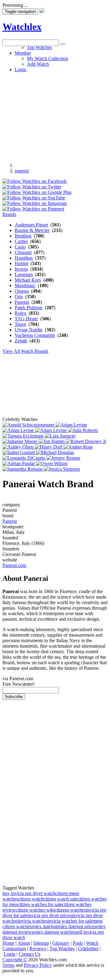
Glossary (60, 943)
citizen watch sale (60, 898)
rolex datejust (44, 926)
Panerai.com (14, 565)
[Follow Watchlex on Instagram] (34, 203)
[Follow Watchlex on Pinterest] (33, 208)
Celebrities (88, 948)
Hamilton (24, 257)
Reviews (37, 948)
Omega (22, 291)
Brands (9, 214)
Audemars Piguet (31, 224)
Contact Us (29, 954)
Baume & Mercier (32, 230)
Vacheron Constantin (35, 335)
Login (9, 954)
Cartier (21, 241)
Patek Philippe (28, 307)
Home (8, 943)
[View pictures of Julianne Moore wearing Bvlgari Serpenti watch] (20, 441)
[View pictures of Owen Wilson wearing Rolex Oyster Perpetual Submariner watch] (52, 463)
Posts (78, 943)
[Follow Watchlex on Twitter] (31, 186)
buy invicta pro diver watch (28, 893)
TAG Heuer (26, 318)
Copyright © (14, 959)
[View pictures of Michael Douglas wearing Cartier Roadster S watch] (55, 452)
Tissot (20, 324)
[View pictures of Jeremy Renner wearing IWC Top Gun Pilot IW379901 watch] (63, 458)
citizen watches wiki (35, 909)
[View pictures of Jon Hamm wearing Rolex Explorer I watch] (52, 441)
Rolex (20, 313)
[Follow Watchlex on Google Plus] (37, 192)
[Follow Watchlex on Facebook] (34, 181)
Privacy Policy (38, 965)
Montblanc (25, 285)
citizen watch (30, 898)
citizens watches (70, 909)
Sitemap (41, 943)
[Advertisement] (55, 101)
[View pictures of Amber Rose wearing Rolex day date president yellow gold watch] (78, 446)
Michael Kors (28, 280)
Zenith (21, 340)
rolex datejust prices (76, 926)
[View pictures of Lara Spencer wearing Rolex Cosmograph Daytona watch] (60, 435)
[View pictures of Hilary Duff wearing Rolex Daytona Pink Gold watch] (49, 446)
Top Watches (62, 948)
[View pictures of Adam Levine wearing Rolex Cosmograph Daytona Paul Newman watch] (18, 430)
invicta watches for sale (70, 921)
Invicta (21, 269)
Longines (24, 274)
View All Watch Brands (25, 351)
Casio (20, 246)
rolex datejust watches (54, 932)
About (24, 943)
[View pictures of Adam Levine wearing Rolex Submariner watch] (51, 430)
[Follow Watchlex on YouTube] (33, 197)
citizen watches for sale (39, 904)
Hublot (21, 263)
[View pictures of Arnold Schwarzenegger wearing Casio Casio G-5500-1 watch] (29, 424)
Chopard (23, 252)
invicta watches (33, 921)
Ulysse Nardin (28, 329)
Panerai (22, 302)
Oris (19, 296)
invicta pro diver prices (50, 915)
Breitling (23, 235)
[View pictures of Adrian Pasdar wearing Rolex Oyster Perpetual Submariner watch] (19, 463)
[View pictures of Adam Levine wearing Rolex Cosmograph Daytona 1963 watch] (71, 424)
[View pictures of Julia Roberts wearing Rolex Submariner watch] (83, 430)
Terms (8, 965)
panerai (22, 170)
